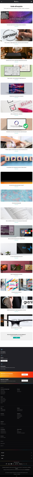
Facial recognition (19, 416)
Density (18, 418)
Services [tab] (2, 455)
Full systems (2, 413)
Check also (2, 421)
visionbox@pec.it (27, 469)
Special (2, 402)
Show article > (16, 26)
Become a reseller (3, 437)
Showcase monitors (3, 399)
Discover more (25, 380)
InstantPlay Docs (3, 430)
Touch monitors (3, 401)
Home (16, 337)
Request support (4, 360)
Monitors (2, 422)
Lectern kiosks (3, 393)
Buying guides (19, 431)
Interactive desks (3, 392)
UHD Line (18, 390)
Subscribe (24, 374)
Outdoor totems (3, 391)
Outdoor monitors (3, 400)
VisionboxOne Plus (19, 410)
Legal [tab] (2, 458)
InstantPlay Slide (3, 409)
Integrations (18, 413)
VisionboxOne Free (19, 409)
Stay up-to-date (19, 429)
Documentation (3, 429)
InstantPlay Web (3, 410)
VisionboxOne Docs (3, 431)
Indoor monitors (3, 398)
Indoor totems (3, 390)
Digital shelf (18, 417)
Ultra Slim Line (19, 391)
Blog (17, 430)
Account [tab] (2, 452)
